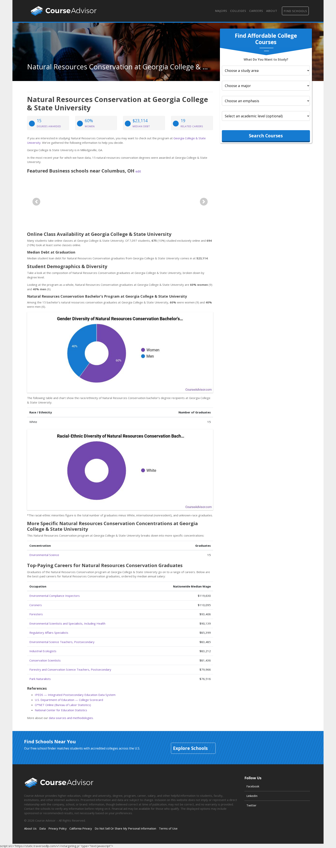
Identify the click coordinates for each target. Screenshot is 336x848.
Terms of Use (168, 828)
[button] (36, 201)
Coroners (35, 605)
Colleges (238, 11)
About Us (30, 828)
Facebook (252, 786)
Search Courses (266, 135)
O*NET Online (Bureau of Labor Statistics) (63, 705)
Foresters (36, 614)
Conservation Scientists (45, 660)
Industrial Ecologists (42, 651)
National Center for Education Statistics (61, 710)
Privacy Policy (57, 828)
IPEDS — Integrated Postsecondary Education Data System (75, 695)
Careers (256, 11)
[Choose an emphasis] (266, 101)
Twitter (251, 805)
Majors (221, 11)
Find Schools (295, 11)
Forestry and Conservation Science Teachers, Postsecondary (70, 669)
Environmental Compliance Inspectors (54, 596)
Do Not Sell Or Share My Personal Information (125, 828)
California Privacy (80, 828)
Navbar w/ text (63, 10)
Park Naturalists (40, 679)
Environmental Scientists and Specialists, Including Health (67, 623)
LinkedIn (251, 796)
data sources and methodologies (71, 718)
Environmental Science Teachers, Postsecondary (61, 642)
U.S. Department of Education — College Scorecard (69, 700)
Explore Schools (190, 748)
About (271, 11)
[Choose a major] (266, 86)
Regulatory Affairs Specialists (48, 632)
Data (42, 828)
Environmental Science (44, 555)
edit (138, 171)
